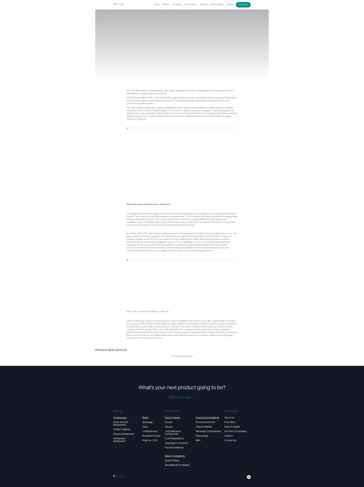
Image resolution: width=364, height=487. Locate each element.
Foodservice (120, 418)
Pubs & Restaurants (123, 434)
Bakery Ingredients (175, 456)
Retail (145, 418)
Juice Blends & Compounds (173, 432)
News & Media (232, 427)
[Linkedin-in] (249, 477)
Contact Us (230, 440)
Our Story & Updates (235, 431)
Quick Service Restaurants (120, 423)
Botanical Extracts (205, 422)
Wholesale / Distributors (119, 440)
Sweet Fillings (172, 460)
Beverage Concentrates (208, 431)
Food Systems (172, 418)
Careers (228, 436)
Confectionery (150, 431)
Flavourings (202, 436)
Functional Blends (174, 447)
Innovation (229, 422)
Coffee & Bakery (122, 429)
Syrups (168, 422)
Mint (198, 440)
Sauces (169, 427)
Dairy (145, 427)
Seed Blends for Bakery (177, 465)
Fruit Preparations (174, 438)
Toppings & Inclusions (176, 443)
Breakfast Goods (151, 436)
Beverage (147, 422)
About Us (229, 418)
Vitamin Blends (204, 427)
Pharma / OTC (150, 440)
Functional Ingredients (207, 418)
